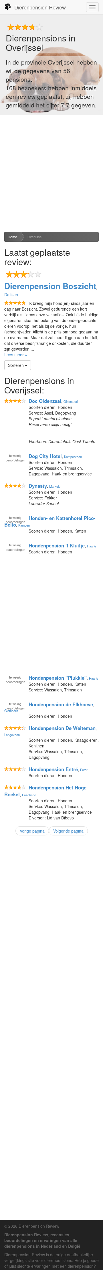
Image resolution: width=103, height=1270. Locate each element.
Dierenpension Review (40, 7)
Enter (84, 769)
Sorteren (16, 365)
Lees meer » (15, 354)
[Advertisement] (51, 173)
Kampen (24, 525)
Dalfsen (11, 294)
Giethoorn (11, 710)
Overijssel (35, 236)
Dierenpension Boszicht (50, 286)
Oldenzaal (71, 401)
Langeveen (12, 734)
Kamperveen (73, 456)
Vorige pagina (32, 831)
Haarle (91, 546)
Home (12, 236)
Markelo (54, 486)
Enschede (29, 795)
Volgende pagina (68, 831)
